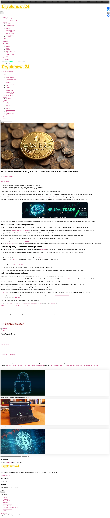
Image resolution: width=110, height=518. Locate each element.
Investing (8, 46)
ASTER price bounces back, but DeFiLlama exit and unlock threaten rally (23, 303)
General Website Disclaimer (10, 505)
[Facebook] (108, 8)
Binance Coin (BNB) (10, 30)
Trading (7, 45)
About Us (5, 499)
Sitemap (5, 510)
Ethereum (5, 41)
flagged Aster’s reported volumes (20, 230)
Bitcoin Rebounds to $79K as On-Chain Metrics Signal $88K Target (15, 456)
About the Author (7, 504)
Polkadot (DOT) (9, 35)
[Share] (108, 15)
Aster (7, 176)
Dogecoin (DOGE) (10, 33)
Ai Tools (7, 56)
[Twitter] (108, 10)
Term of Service (7, 501)
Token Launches (10, 54)
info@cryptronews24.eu (5, 475)
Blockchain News (10, 19)
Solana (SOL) (9, 28)
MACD (68, 278)
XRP (7, 27)
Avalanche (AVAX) (10, 36)
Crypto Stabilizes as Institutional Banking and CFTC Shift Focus (14, 426)
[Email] (108, 13)
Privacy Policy (6, 502)
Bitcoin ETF (8, 40)
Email (2, 490)
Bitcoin (4, 38)
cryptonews (5, 174)
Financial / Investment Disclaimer (11, 507)
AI (3, 57)
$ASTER (39, 257)
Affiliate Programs (10, 51)
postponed (43, 249)
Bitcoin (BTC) (9, 23)
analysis (4, 176)
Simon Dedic (10, 243)
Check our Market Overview (8, 354)
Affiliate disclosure (7, 509)
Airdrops (8, 49)
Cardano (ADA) (9, 32)
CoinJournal (53, 303)
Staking (7, 48)
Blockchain (6, 17)
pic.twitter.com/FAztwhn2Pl (62, 295)
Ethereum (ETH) (10, 25)
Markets (5, 22)
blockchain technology (11, 20)
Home (4, 15)
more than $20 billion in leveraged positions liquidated (47, 197)
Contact (5, 497)
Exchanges (6, 59)
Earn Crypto (6, 43)
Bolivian (27, 241)
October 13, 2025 (18, 264)
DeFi (7, 53)
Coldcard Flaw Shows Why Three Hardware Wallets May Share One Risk (16, 397)
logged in (9, 462)
